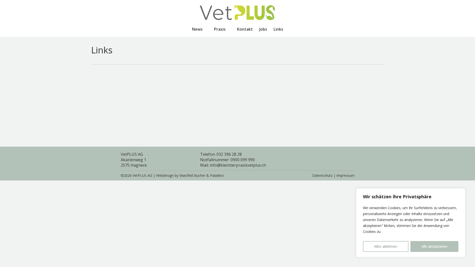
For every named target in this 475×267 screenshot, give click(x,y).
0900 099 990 (243, 159)
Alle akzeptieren (434, 246)
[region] (410, 222)
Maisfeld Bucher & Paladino (201, 175)
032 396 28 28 (229, 154)
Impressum (345, 175)
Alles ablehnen (385, 246)
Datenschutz (322, 175)
